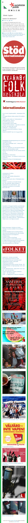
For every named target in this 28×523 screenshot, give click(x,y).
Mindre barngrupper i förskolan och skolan (11, 227)
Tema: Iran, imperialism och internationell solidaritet (13, 147)
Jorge (11, 20)
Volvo (14, 36)
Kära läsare (4, 153)
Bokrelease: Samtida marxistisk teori (10, 311)
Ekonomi (5, 33)
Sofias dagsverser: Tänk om (8, 120)
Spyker (7, 36)
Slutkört (3, 36)
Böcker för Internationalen (8, 515)
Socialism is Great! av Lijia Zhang (9, 237)
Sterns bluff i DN (5, 187)
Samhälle (21, 35)
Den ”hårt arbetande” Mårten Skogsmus (11, 183)
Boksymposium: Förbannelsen (8, 154)
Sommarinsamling (6, 146)
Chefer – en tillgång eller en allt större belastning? (13, 274)
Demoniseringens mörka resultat (9, 123)
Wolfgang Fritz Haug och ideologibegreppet (11, 159)
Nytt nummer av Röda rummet (8, 395)
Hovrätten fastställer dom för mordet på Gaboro (12, 231)
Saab (18, 35)
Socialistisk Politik (13, 520)
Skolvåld (4, 267)
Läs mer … (15, 31)
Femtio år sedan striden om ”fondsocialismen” (12, 119)
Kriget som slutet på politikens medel (10, 149)
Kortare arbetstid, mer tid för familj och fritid (11, 238)
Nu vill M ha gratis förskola (8, 122)
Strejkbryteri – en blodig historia (9, 127)
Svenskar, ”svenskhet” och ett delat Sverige (11, 181)
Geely (8, 34)
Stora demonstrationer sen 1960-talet (10, 243)
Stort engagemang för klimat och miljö (10, 258)
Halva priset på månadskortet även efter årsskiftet (13, 233)
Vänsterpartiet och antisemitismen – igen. (11, 184)
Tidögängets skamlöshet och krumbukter (11, 186)
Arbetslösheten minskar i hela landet (10, 261)
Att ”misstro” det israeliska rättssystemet (11, 176)
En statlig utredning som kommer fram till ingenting (13, 240)
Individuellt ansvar (6, 174)
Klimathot (11, 34)
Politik (6, 35)
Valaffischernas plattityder (7, 262)
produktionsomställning (12, 35)
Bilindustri (4, 34)
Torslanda (10, 36)
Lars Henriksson (16, 34)
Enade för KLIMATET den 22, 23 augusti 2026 (12, 132)
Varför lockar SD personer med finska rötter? (12, 260)
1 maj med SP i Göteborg (7, 446)
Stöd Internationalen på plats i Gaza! (10, 369)
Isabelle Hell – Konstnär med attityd (10, 257)
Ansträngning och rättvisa (7, 173)
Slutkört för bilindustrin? (9, 18)
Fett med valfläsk (6, 177)
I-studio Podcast (5, 499)
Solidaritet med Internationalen (9, 343)
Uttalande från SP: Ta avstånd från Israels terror (12, 325)
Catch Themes (16, 521)
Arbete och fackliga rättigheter (16, 33)
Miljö (8, 33)
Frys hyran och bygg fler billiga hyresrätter (11, 241)
